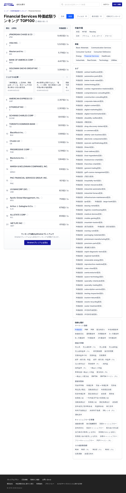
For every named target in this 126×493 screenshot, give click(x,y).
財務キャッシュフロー (108, 436)
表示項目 (97, 16)
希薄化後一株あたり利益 (84, 372)
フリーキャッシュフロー (84, 440)
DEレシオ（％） (109, 410)
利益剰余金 (99, 406)
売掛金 (113, 385)
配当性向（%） (103, 372)
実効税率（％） (94, 364)
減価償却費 (79, 424)
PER (92, 329)
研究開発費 (97, 351)
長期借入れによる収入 (107, 432)
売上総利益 (113, 347)
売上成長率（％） (90, 347)
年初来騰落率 (113, 329)
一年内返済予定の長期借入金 (97, 398)
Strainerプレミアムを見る (37, 242)
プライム (85, 36)
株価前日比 (79, 334)
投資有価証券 (80, 394)
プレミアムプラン (13, 479)
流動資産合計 (93, 389)
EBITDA (95, 376)
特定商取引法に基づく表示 (24, 484)
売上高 (77, 347)
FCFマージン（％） (104, 440)
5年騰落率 (113, 338)
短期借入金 (79, 398)
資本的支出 (79, 428)
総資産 (103, 394)
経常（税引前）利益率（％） (104, 359)
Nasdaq (92, 32)
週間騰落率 (90, 334)
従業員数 (78, 454)
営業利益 (93, 355)
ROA (77, 449)
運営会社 (10, 484)
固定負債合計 (104, 402)
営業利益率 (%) (81, 355)
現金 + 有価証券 (102, 385)
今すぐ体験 (117, 4)
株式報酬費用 (91, 424)
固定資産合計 (93, 394)
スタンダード (97, 36)
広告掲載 (25, 479)
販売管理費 (109, 351)
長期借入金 (92, 402)
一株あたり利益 (96, 368)
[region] (37, 87)
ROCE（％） (97, 449)
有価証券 (89, 385)
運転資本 (78, 414)
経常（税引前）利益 (83, 359)
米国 (70, 16)
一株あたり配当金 (82, 376)
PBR (86, 329)
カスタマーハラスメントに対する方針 (69, 484)
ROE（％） (85, 449)
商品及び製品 (80, 389)
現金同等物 (79, 385)
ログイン (106, 4)
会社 (20, 4)
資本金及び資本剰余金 (83, 406)
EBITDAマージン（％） (109, 376)
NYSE (84, 32)
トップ (6, 11)
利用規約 (39, 484)
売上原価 (102, 347)
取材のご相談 (35, 479)
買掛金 (111, 394)
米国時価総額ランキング (18, 11)
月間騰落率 (102, 334)
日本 (62, 16)
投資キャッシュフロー (95, 428)
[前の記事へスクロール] (63, 77)
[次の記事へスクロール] (67, 77)
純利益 (105, 364)
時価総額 (78, 329)
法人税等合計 (80, 364)
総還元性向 (89, 454)
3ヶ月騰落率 (114, 334)
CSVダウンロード (113, 16)
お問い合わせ (46, 479)
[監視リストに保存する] (34, 34)
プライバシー (49, 484)
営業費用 (102, 355)
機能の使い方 (42, 21)
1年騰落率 (91, 338)
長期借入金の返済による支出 (86, 436)
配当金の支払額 (112, 428)
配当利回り (101, 329)
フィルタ (82, 16)
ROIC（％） (110, 449)
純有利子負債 (95, 410)
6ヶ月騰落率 (80, 338)
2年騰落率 (102, 338)
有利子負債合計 (81, 410)
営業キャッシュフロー (108, 424)
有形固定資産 (106, 389)
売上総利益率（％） (83, 351)
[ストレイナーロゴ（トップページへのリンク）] (10, 4)
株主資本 (109, 406)
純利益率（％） (81, 368)
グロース (108, 36)
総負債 (115, 402)
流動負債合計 (80, 402)
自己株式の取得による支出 (85, 432)
